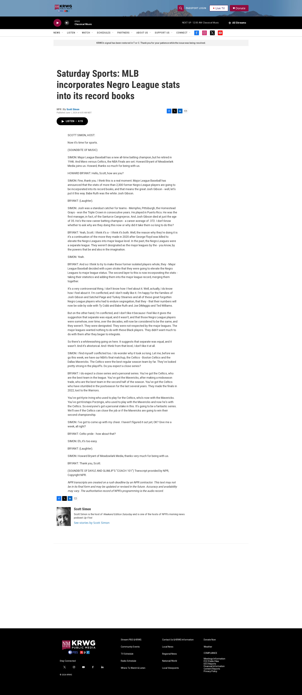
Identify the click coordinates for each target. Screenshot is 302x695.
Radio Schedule (128, 661)
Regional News (169, 654)
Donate (240, 8)
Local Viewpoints (170, 668)
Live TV (220, 8)
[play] (57, 23)
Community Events (130, 647)
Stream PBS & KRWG (131, 640)
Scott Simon (73, 109)
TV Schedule (127, 654)
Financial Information (214, 666)
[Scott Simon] (64, 516)
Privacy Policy (210, 671)
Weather (208, 647)
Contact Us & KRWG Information (178, 640)
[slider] (71, 22)
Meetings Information (214, 659)
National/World (169, 661)
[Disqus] (151, 586)
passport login (196, 8)
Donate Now (210, 640)
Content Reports (212, 669)
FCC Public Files (211, 661)
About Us (142, 32)
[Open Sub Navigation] (62, 32)
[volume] (67, 22)
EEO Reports (210, 664)
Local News (167, 647)
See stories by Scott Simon (91, 523)
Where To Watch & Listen (133, 668)
